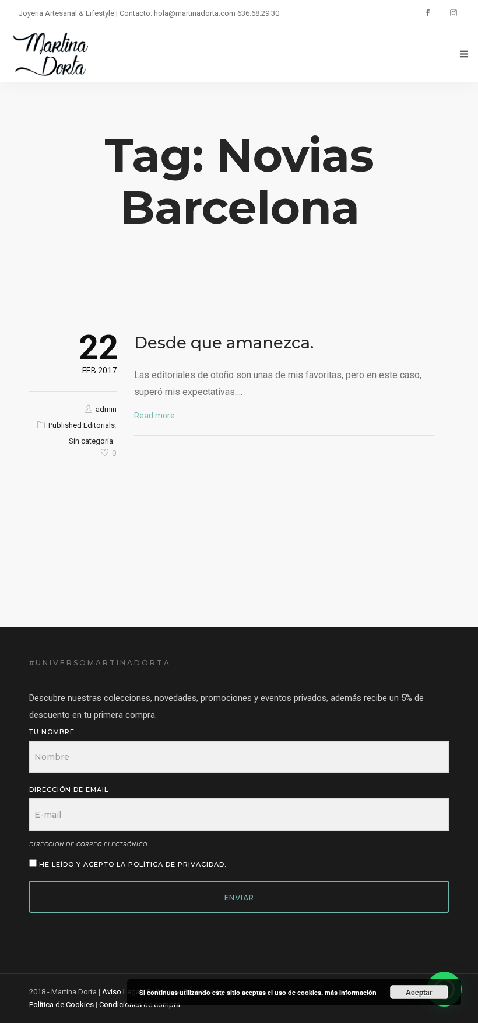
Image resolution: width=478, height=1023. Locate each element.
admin (106, 409)
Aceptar (419, 992)
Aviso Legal (122, 991)
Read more (154, 415)
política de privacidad (176, 864)
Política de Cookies (61, 1004)
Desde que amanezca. (224, 342)
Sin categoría (91, 441)
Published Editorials (81, 425)
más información (351, 992)
